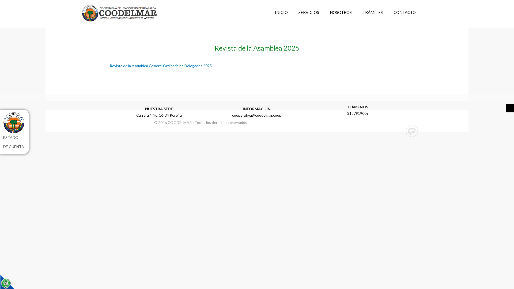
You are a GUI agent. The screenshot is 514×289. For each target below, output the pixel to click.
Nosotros (341, 12)
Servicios (308, 12)
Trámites (372, 12)
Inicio (281, 12)
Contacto (405, 12)
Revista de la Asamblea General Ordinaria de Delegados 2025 (161, 65)
